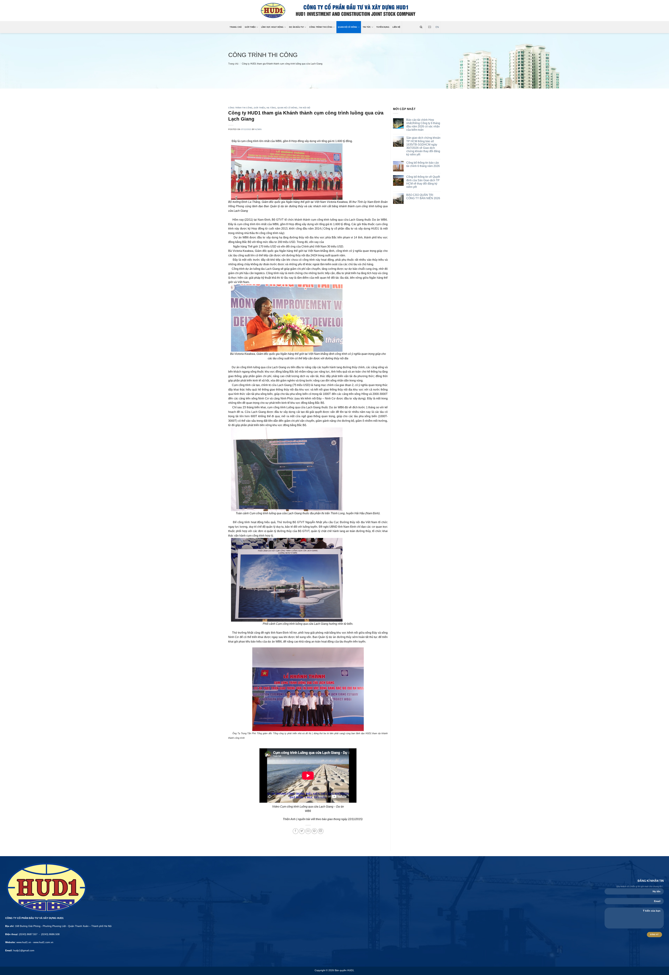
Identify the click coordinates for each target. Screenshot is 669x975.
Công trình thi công (263, 54)
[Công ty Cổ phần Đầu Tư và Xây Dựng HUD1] (335, 10)
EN (437, 27)
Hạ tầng (271, 108)
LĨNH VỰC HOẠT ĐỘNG (272, 27)
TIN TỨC (367, 27)
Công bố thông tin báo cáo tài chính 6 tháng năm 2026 (423, 164)
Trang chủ (233, 63)
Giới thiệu (259, 108)
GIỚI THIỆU (250, 27)
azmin (258, 129)
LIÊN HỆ (396, 27)
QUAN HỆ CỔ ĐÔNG (347, 27)
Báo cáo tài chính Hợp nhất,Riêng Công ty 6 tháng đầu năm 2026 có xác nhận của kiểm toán (423, 124)
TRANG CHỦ (236, 27)
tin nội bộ (304, 108)
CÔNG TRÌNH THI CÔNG (320, 27)
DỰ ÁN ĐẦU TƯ (296, 27)
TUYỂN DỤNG (382, 27)
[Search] (421, 27)
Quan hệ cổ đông (287, 108)
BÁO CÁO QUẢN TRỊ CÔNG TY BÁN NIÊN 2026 (423, 196)
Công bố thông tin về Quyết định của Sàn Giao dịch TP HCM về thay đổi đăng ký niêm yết (423, 181)
